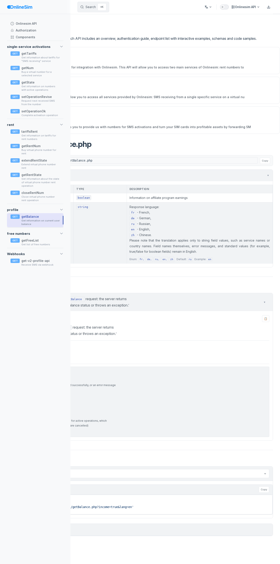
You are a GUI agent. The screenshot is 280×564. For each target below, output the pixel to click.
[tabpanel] (140, 499)
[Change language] (208, 7)
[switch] (224, 7)
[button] (35, 46)
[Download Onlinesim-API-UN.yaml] (268, 7)
